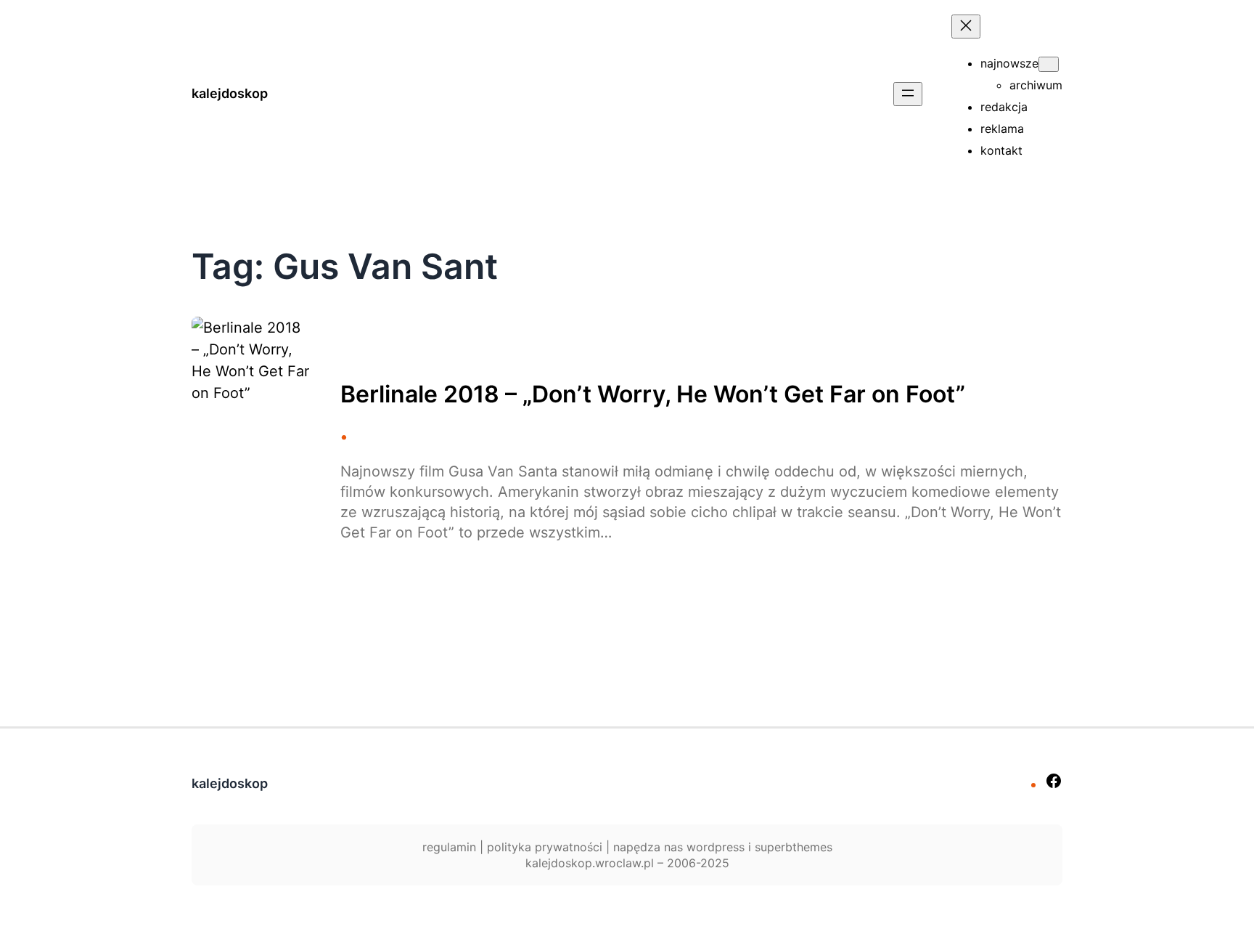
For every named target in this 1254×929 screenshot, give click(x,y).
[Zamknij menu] (965, 26)
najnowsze (1009, 63)
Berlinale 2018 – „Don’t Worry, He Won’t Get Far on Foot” (652, 394)
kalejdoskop (230, 93)
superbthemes (793, 847)
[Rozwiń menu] (907, 94)
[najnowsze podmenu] (1048, 64)
